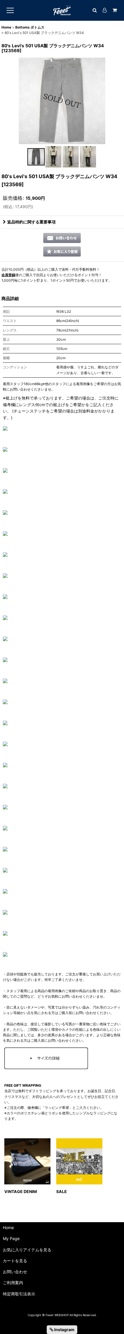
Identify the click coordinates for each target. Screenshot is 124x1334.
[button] (36, 156)
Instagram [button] (63, 1329)
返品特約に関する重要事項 (31, 221)
